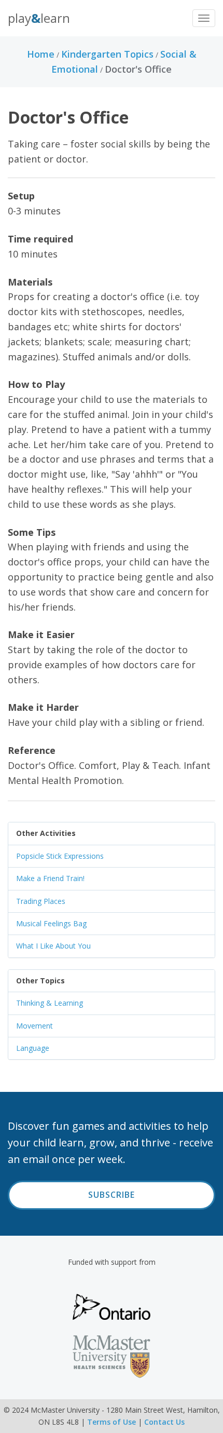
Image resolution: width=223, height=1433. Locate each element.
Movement (34, 1026)
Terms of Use (111, 1422)
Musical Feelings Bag (51, 923)
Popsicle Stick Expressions (60, 856)
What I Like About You (53, 946)
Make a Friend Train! (50, 878)
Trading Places (40, 901)
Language (32, 1048)
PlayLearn (39, 17)
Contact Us (164, 1422)
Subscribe (111, 1194)
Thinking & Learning (49, 1003)
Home (40, 54)
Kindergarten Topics (107, 54)
